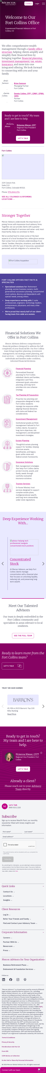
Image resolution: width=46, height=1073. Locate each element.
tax (32, 61)
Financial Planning (23, 369)
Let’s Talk (23, 138)
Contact (28, 3)
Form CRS (5, 1051)
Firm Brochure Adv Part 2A (11, 1047)
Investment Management (26, 419)
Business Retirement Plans (14, 965)
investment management (16, 61)
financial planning (32, 58)
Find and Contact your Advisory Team (19, 923)
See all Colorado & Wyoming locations (17, 198)
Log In (5, 915)
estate (38, 61)
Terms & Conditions (8, 1038)
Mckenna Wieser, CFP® (26, 125)
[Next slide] (44, 563)
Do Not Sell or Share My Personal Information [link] (17, 1060)
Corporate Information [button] (14, 932)
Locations (7, 896)
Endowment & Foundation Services (18, 969)
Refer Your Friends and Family (16, 919)
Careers (6, 938)
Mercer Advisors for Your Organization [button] (23, 959)
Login (37, 3)
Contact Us (8, 892)
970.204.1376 (14, 192)
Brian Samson (20, 83)
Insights (6, 900)
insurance (7, 64)
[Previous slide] (2, 706)
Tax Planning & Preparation (27, 395)
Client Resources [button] (11, 909)
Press (5, 950)
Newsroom (8, 946)
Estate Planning (22, 440)
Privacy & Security (8, 1042)
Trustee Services (23, 484)
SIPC (41, 1007)
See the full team (23, 636)
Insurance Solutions (24, 462)
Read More (11, 714)
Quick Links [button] (8, 886)
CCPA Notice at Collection (11, 1056)
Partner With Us (10, 942)
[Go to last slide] (2, 563)
